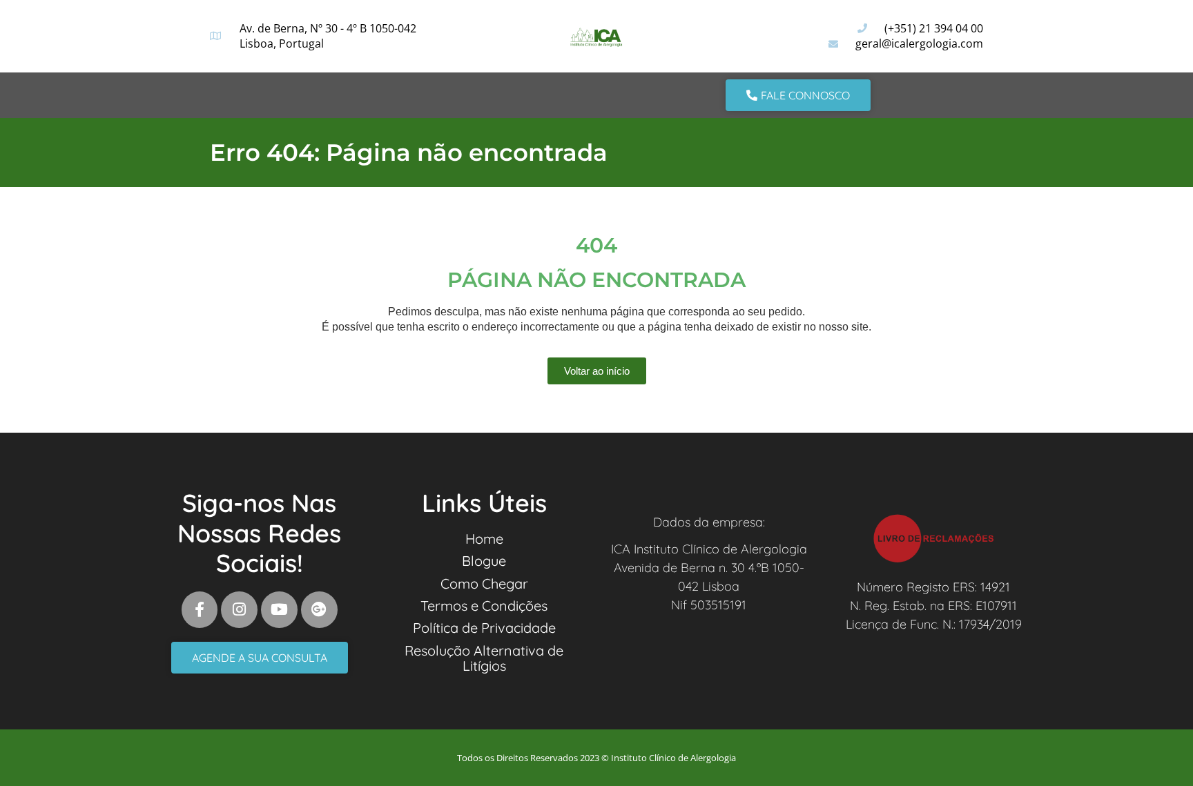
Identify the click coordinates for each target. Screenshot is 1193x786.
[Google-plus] (319, 609)
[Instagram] (239, 609)
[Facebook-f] (200, 609)
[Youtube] (279, 609)
